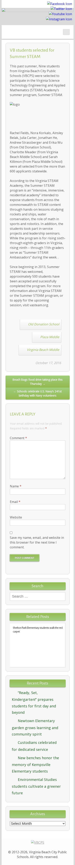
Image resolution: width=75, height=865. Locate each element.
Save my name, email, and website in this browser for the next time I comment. (37, 542)
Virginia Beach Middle (43, 350)
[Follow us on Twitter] (61, 8)
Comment (18, 438)
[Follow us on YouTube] (60, 13)
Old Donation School (43, 324)
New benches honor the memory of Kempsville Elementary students (35, 764)
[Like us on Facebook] (59, 3)
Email (15, 502)
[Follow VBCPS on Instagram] (59, 19)
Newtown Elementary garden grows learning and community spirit (35, 727)
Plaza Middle (49, 337)
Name (15, 486)
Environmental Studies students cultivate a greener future (36, 786)
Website (16, 517)
